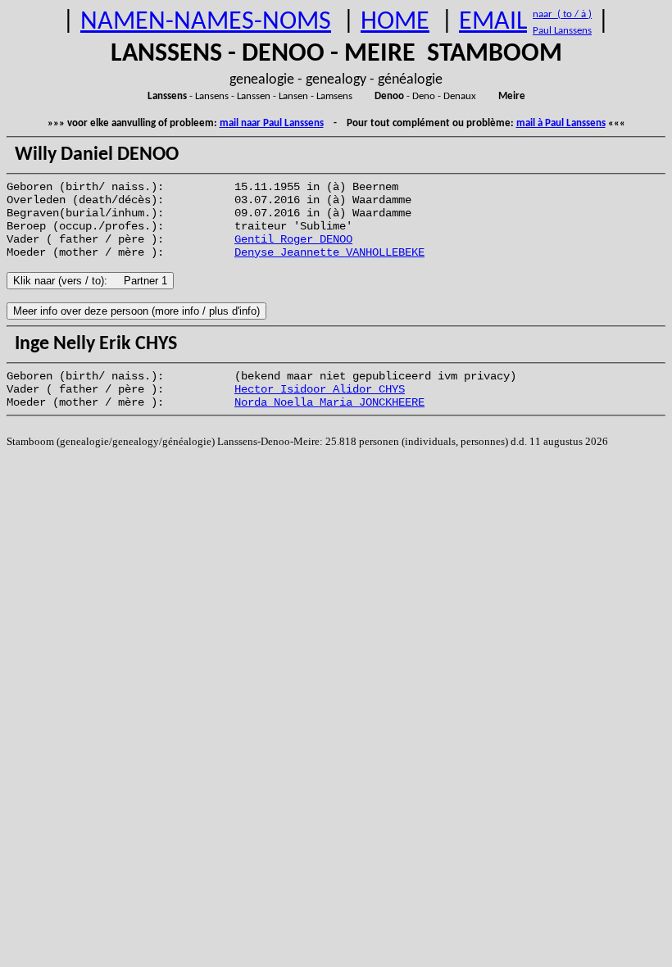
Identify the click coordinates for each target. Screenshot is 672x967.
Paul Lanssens (562, 30)
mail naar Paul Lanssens (272, 123)
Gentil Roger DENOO (293, 239)
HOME (395, 22)
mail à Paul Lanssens (561, 123)
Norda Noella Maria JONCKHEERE (329, 402)
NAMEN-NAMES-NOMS (205, 22)
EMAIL (493, 22)
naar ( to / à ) (562, 14)
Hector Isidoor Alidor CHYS (319, 389)
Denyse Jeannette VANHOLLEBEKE (329, 252)
